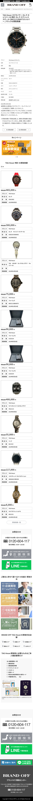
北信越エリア (28, 642)
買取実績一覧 (16, 522)
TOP (2, 9)
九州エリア (28, 646)
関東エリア (6, 642)
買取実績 (8, 9)
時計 (10, 65)
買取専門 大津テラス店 (14, 100)
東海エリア (6, 646)
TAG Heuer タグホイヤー (14, 60)
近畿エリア (17, 642)
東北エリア (17, 646)
